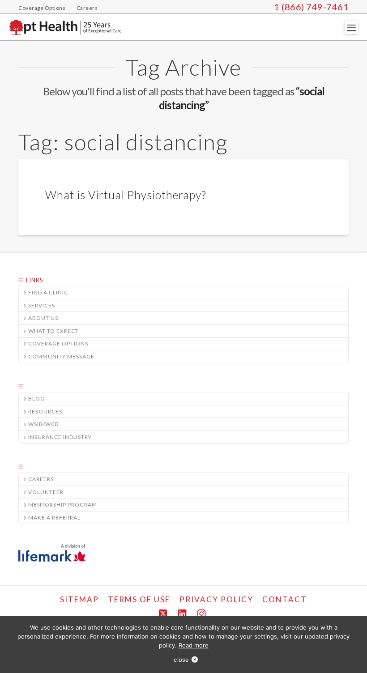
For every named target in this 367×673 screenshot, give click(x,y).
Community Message (61, 356)
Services (41, 305)
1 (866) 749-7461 (311, 6)
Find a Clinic (48, 292)
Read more (194, 645)
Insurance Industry (60, 437)
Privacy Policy (216, 599)
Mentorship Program (62, 504)
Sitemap (79, 599)
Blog (36, 398)
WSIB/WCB (43, 424)
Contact (284, 599)
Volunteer (46, 492)
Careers (41, 479)
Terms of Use (139, 599)
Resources (45, 411)
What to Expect (53, 331)
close (181, 659)
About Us (43, 318)
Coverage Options (58, 343)
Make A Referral (54, 517)
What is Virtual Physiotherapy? (125, 194)
